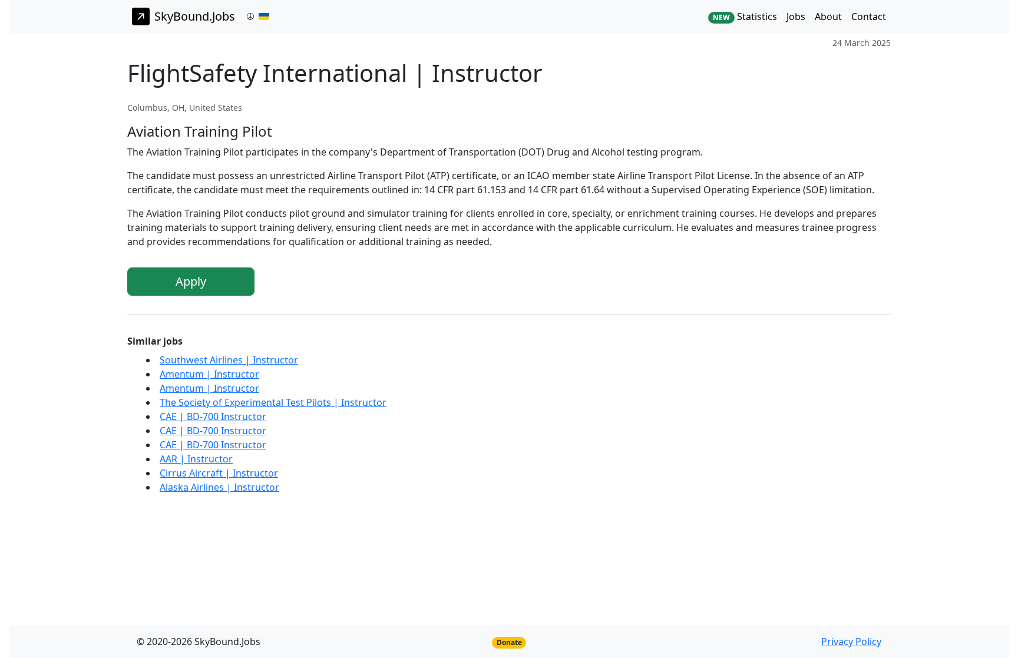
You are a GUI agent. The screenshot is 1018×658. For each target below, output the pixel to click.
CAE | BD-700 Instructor (213, 416)
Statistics (745, 16)
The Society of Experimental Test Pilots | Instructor (273, 402)
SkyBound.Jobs (194, 16)
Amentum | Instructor (209, 374)
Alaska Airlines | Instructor (219, 487)
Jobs (795, 16)
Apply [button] (191, 281)
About (828, 16)
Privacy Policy (851, 641)
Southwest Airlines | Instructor (229, 359)
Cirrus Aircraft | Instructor (219, 473)
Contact (868, 16)
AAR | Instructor (196, 458)
